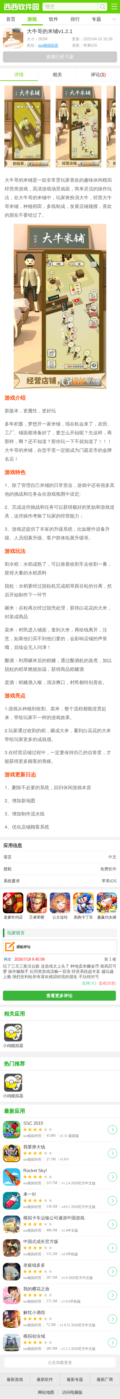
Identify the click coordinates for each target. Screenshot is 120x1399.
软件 (53, 19)
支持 (89, 983)
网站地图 (46, 1392)
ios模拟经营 (48, 45)
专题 (96, 19)
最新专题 (75, 1379)
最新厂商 (105, 1379)
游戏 (32, 19)
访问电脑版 (72, 1392)
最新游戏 (15, 1379)
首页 (10, 19)
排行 (75, 19)
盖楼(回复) (107, 983)
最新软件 (45, 1379)
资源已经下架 (60, 56)
